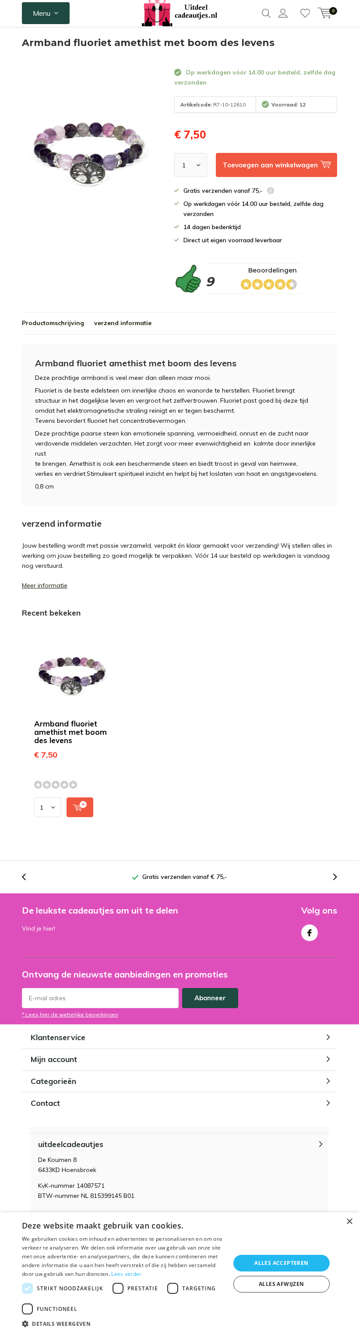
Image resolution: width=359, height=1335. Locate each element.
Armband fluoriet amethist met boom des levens (70, 732)
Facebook (309, 932)
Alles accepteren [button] (281, 1263)
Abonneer (210, 998)
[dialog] (179, 1273)
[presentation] (28, 877)
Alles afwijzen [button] (281, 1284)
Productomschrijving (53, 323)
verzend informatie (122, 323)
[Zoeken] (266, 13)
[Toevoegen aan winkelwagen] (80, 807)
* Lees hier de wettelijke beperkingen (70, 1014)
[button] (123, 1323)
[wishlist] (305, 13)
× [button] (349, 1221)
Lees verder (126, 1274)
